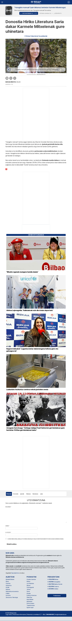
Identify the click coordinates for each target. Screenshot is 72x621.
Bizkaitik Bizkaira (10, 579)
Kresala (28, 593)
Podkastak (31, 577)
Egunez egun (30, 607)
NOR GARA (10, 553)
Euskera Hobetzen (32, 595)
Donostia (15, 494)
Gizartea (8, 583)
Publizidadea (56, 595)
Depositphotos (15, 573)
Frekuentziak (53, 577)
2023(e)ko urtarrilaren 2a (45, 13)
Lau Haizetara (30, 583)
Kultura (28, 581)
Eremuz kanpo (30, 603)
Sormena (8, 595)
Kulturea (28, 494)
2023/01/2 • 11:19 (9, 84)
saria (41, 494)
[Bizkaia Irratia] (36, 2)
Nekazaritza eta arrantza (12, 591)
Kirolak (7, 587)
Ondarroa (54, 586)
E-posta (8, 532)
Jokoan (28, 589)
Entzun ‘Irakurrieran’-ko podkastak (36, 36)
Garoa (28, 591)
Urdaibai (53, 589)
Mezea (28, 585)
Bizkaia (53, 579)
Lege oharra (8, 614)
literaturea (35, 494)
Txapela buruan (31, 605)
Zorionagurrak (30, 587)
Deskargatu (58, 13)
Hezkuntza (8, 585)
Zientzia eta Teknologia (12, 597)
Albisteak (10, 577)
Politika (7, 593)
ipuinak (22, 494)
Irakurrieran (29, 601)
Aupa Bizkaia (30, 599)
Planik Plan (29, 597)
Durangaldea (54, 582)
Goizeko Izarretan (31, 579)
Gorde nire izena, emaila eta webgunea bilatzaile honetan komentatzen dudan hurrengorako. (35, 539)
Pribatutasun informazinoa (19, 614)
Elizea (7, 581)
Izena (7, 526)
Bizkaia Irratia (10, 82)
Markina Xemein (55, 584)
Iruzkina (8, 507)
